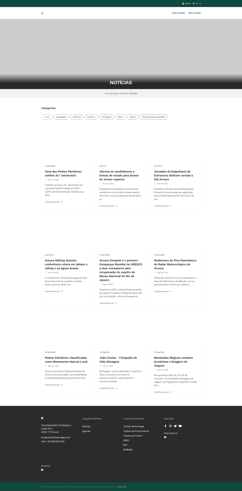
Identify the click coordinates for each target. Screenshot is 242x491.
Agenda (86, 431)
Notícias (86, 426)
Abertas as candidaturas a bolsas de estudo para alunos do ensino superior (119, 175)
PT (197, 3)
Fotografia (106, 117)
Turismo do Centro (132, 435)
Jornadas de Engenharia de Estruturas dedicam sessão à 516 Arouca (173, 175)
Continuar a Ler (52, 202)
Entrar (188, 3)
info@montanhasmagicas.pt (55, 437)
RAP (125, 445)
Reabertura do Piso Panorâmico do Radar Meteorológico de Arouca (175, 264)
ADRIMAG (128, 449)
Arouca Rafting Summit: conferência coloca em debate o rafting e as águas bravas (66, 264)
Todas (47, 117)
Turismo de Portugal (133, 426)
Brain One (121, 486)
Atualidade (61, 117)
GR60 (120, 117)
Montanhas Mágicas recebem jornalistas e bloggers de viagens (173, 361)
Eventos (91, 117)
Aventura (77, 117)
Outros (132, 117)
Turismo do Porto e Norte (136, 431)
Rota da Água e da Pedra (153, 117)
